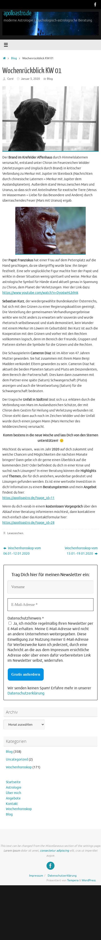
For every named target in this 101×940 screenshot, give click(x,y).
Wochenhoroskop (19, 767)
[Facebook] (95, 4)
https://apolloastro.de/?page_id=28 (28, 523)
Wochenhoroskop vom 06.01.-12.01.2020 (22, 551)
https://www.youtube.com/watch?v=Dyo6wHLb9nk (40, 293)
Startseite (13, 782)
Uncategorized (17, 759)
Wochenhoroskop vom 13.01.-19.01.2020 (81, 551)
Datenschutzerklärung (26, 693)
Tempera (72, 880)
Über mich (13, 793)
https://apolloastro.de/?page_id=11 (28, 498)
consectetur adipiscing (54, 851)
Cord (10, 79)
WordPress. (89, 880)
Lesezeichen (15, 533)
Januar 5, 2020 (30, 79)
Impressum (36, 876)
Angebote (13, 798)
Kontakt (12, 804)
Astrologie (13, 788)
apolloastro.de (17, 13)
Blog (14, 58)
